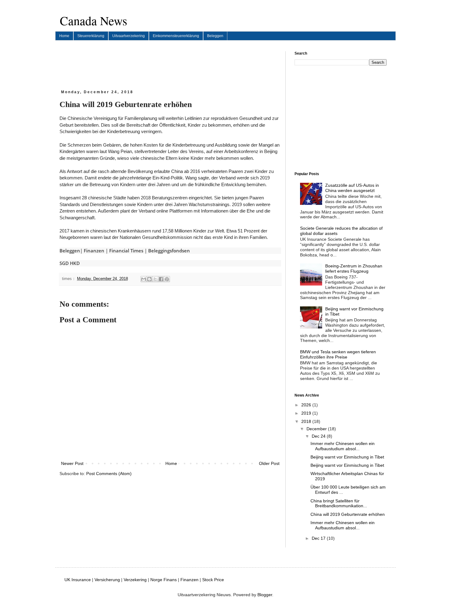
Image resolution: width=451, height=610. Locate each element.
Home (64, 36)
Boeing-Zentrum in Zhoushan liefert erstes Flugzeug (353, 268)
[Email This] (144, 279)
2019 (306, 413)
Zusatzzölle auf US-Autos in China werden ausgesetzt (352, 188)
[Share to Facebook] (161, 279)
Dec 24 (319, 436)
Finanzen (94, 250)
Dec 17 (319, 538)
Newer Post (72, 463)
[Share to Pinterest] (167, 279)
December (317, 428)
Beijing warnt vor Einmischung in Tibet (347, 457)
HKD (75, 263)
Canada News (93, 20)
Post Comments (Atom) (109, 473)
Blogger (264, 594)
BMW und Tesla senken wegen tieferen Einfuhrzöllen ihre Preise (338, 354)
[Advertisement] (171, 65)
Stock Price (213, 579)
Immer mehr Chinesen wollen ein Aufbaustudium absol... (342, 446)
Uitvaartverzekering (128, 36)
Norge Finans (163, 579)
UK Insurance (77, 579)
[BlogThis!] (149, 279)
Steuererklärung (90, 36)
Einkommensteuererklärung (176, 36)
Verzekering (135, 579)
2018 (306, 421)
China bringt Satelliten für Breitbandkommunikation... (338, 503)
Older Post (269, 463)
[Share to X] (155, 279)
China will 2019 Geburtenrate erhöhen (347, 514)
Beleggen (215, 36)
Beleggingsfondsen (169, 250)
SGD (64, 263)
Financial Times (126, 250)
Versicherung (107, 579)
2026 (306, 404)
